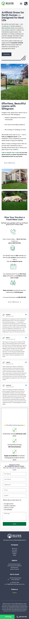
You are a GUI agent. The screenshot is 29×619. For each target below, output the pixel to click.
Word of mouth (9, 507)
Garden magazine (9, 505)
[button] (21, 3)
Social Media (8, 509)
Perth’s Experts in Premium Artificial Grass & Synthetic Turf (14, 540)
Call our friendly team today (10, 152)
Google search (8, 503)
